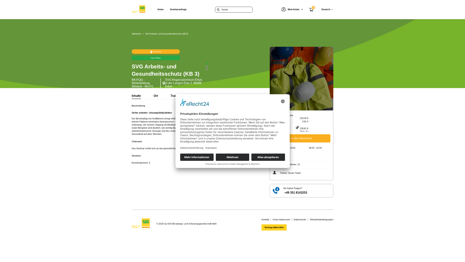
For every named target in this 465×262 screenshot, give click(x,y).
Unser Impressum (281, 219)
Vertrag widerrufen (274, 227)
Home (160, 9)
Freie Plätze (156, 58)
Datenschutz (300, 219)
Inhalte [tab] (136, 95)
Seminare (158, 52)
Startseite (136, 34)
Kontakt (265, 219)
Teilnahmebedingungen (321, 219)
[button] (292, 9)
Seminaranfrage (178, 9)
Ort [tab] (156, 95)
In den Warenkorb (301, 138)
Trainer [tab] (175, 95)
